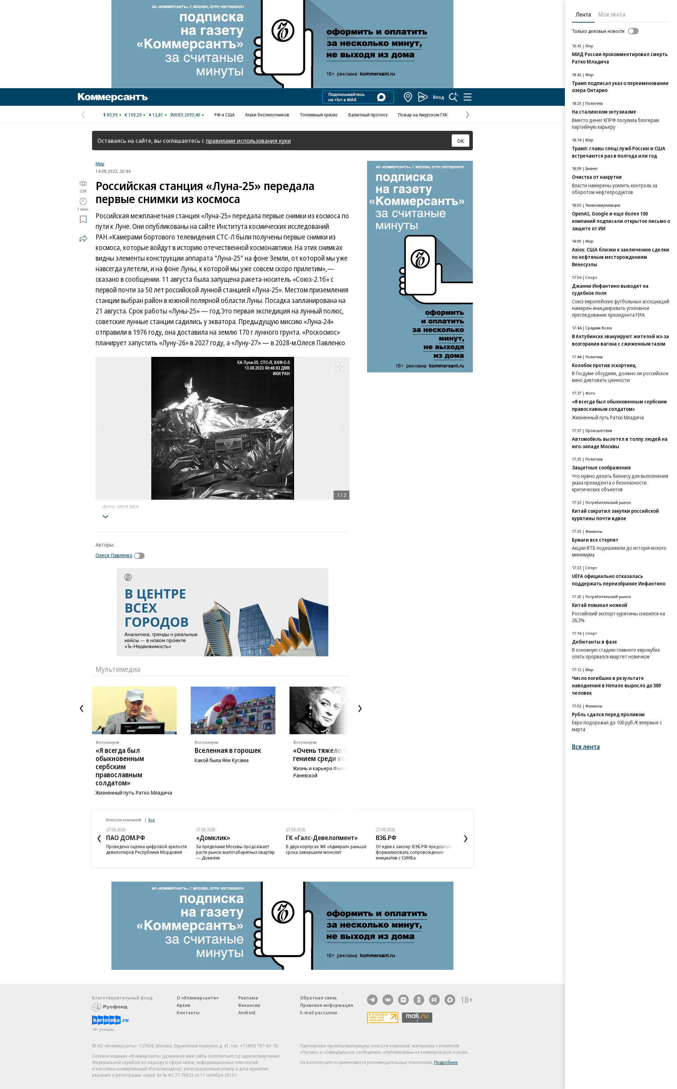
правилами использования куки (248, 140)
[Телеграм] (372, 999)
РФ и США (224, 114)
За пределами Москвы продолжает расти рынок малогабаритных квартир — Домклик (235, 852)
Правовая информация (326, 1005)
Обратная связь (318, 997)
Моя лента (611, 14)
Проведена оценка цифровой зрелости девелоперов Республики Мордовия (146, 849)
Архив (183, 1005)
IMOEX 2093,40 (185, 114)
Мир (100, 163)
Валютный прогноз (368, 114)
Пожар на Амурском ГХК (422, 114)
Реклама (248, 997)
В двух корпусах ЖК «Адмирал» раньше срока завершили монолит (326, 849)
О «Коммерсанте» (198, 997)
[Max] (450, 999)
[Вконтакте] (388, 999)
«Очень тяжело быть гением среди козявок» (329, 754)
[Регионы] (408, 97)
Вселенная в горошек (227, 750)
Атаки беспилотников (267, 114)
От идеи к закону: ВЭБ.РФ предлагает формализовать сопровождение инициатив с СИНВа (414, 852)
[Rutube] (434, 999)
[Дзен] (403, 999)
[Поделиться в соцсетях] (83, 238)
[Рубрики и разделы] (467, 97)
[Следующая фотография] (342, 428)
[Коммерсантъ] (113, 97)
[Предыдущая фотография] (103, 428)
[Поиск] (453, 97)
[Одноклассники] (419, 999)
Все (151, 819)
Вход (438, 97)
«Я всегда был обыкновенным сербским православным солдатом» (120, 766)
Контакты (188, 1012)
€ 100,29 (133, 114)
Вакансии (249, 1005)
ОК (460, 140)
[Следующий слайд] (360, 708)
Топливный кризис (319, 114)
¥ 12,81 (156, 114)
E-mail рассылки (318, 1012)
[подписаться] (141, 556)
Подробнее (446, 1062)
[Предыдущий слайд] (81, 708)
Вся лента (586, 747)
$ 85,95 (110, 114)
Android (246, 1012)
